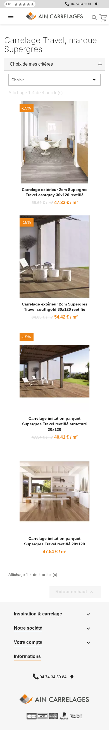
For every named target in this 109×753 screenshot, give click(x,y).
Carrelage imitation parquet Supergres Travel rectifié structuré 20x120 (54, 424)
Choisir (54, 79)
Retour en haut (75, 592)
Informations (27, 656)
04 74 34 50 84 (81, 4)
